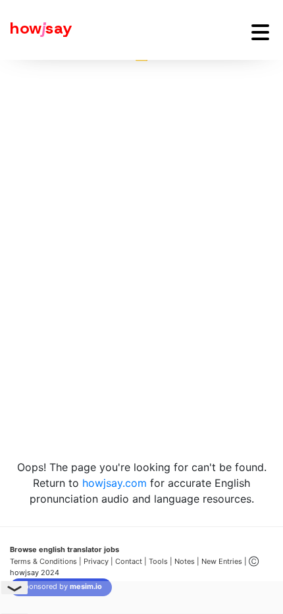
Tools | (160, 561)
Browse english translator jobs (64, 549)
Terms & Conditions (43, 561)
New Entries (221, 561)
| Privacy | (96, 561)
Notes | (187, 561)
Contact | (131, 561)
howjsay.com (114, 482)
